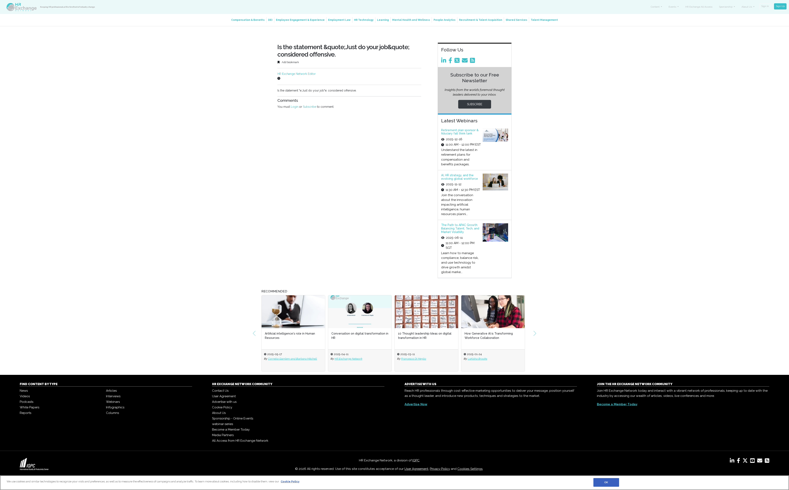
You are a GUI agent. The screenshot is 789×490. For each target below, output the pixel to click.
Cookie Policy (222, 407)
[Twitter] (457, 61)
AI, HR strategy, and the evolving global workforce (459, 177)
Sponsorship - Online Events (232, 418)
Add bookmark (290, 62)
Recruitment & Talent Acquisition (480, 20)
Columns (112, 413)
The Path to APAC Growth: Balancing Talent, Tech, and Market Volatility (460, 228)
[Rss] (473, 61)
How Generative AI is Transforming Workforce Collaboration (489, 335)
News (24, 391)
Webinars (113, 402)
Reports (25, 413)
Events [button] (673, 6)
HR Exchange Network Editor (296, 73)
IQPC (416, 460)
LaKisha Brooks (477, 358)
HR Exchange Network (348, 358)
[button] (254, 333)
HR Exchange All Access (698, 6)
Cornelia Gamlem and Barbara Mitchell (292, 358)
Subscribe (309, 106)
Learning (383, 20)
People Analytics (445, 20)
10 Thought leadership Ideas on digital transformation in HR (424, 335)
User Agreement (224, 396)
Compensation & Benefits (248, 20)
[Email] (465, 61)
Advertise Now (416, 404)
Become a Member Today (231, 429)
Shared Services (516, 20)
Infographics (115, 407)
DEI (270, 20)
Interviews (113, 396)
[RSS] (767, 461)
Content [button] (655, 6)
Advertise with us (224, 402)
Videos (25, 396)
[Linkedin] (444, 61)
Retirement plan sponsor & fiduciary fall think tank (460, 132)
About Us (219, 413)
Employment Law (339, 20)
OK (606, 482)
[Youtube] (753, 461)
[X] (746, 461)
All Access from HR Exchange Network (240, 441)
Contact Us (220, 391)
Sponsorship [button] (726, 6)
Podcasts (26, 402)
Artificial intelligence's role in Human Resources (290, 335)
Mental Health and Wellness (411, 20)
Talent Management (544, 20)
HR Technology (364, 20)
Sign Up (780, 6)
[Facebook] (451, 61)
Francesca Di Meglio (413, 358)
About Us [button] (747, 6)
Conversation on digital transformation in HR (359, 335)
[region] (394, 482)
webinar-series (222, 424)
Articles (111, 391)
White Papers (29, 407)
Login (294, 106)
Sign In (765, 6)
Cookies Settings (470, 469)
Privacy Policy (440, 469)
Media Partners (223, 435)
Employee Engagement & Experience (300, 20)
